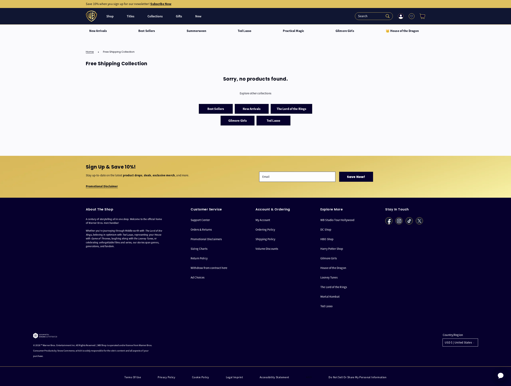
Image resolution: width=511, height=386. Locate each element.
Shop (110, 16)
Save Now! (356, 177)
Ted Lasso (244, 31)
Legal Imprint (234, 377)
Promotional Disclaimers (206, 239)
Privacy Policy (166, 377)
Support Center (200, 220)
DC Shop (325, 229)
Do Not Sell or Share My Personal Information (357, 377)
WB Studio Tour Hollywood (337, 220)
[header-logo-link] (92, 16)
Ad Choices (198, 277)
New (198, 16)
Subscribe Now (160, 4)
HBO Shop (326, 239)
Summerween (196, 31)
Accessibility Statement (274, 377)
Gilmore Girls (345, 31)
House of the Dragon (333, 268)
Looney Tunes (329, 277)
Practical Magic (293, 31)
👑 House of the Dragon (402, 31)
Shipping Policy (265, 239)
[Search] (374, 16)
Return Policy (199, 258)
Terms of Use (132, 377)
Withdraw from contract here (209, 268)
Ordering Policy (265, 229)
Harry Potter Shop (331, 249)
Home (90, 52)
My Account (263, 220)
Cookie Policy (200, 377)
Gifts (179, 16)
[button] (420, 16)
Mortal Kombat (330, 296)
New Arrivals (98, 31)
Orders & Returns (201, 229)
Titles (130, 16)
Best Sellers (146, 31)
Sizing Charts (199, 249)
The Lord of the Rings (333, 287)
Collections (155, 16)
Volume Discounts (267, 249)
